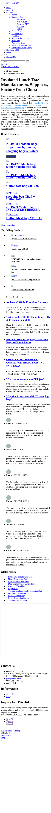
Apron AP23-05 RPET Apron (24, 239)
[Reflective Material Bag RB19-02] (14, 276)
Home (8, 8)
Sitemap (17, 731)
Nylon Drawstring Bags (18, 579)
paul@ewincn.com (14, 678)
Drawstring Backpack (17, 593)
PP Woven (21, 19)
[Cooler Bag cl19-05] (15, 245)
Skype (3, 738)
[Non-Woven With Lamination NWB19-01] (14, 266)
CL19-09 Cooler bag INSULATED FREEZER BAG (23, 210)
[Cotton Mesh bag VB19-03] (12, 214)
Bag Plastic (13, 588)
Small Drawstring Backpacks (20, 577)
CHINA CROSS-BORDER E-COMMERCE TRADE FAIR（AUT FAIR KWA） (26, 362)
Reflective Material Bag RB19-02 (26, 279)
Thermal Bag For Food (17, 600)
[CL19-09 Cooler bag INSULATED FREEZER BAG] (12, 204)
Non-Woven (22, 22)
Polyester (20, 26)
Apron (14, 15)
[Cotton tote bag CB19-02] (9, 182)
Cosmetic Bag (17, 33)
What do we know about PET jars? (25, 379)
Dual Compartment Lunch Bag (21, 584)
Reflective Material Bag (21, 45)
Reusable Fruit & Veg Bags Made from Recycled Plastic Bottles (27, 341)
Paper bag (16, 40)
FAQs (8, 55)
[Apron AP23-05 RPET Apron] (20, 235)
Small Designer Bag (16, 596)
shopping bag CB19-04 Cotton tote (21, 198)
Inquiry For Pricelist (9, 712)
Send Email (6, 735)
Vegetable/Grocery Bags (22, 48)
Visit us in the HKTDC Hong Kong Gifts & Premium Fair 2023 (28, 318)
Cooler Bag (16, 31)
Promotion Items (18, 43)
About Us (10, 10)
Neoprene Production (20, 38)
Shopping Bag (17, 17)
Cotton (19, 29)
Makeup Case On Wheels (16, 105)
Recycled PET (23, 24)
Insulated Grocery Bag (14, 108)
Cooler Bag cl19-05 (20, 249)
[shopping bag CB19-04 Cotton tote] (12, 193)
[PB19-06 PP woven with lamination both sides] (13, 256)
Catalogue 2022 (12, 50)
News (8, 52)
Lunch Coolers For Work (18, 581)
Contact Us (11, 57)
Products (9, 12)
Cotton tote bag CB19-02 (22, 185)
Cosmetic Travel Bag (17, 586)
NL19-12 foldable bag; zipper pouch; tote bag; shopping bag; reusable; (22, 167)
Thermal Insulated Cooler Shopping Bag (25, 591)
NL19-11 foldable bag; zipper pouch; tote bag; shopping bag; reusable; (22, 177)
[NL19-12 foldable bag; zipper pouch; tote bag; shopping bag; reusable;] (7, 161)
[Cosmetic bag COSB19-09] (13, 286)
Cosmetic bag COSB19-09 (23, 290)
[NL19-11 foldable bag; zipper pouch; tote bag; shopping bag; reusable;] (7, 171)
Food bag (15, 36)
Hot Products (6, 731)
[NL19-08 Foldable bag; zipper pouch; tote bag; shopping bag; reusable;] (7, 139)
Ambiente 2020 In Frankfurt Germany (27, 302)
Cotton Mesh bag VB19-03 (24, 218)
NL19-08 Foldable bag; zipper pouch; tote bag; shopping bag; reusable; (22, 147)
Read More (11, 156)
